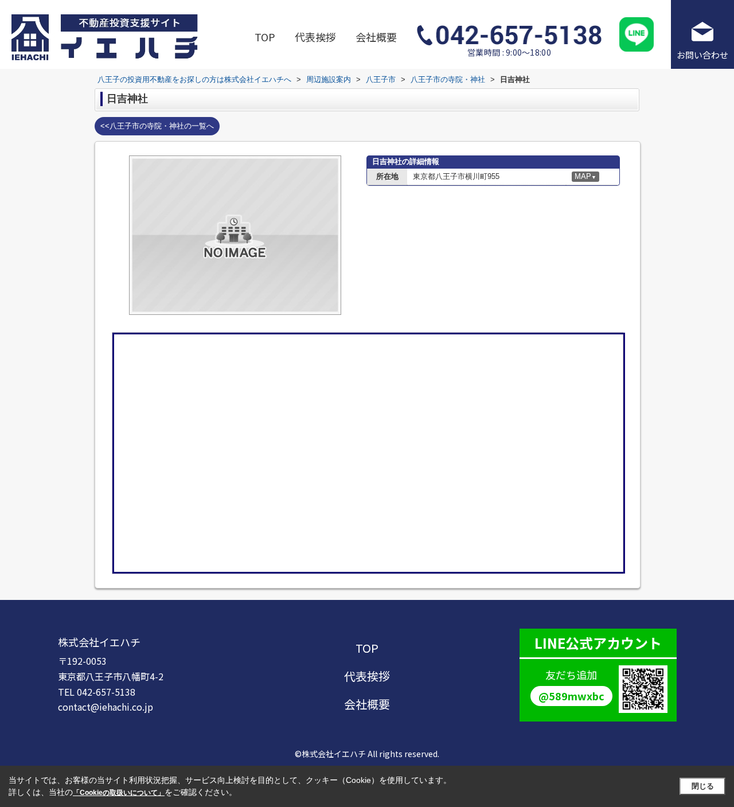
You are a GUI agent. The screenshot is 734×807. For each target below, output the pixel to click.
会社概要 (376, 36)
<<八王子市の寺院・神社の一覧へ (157, 126)
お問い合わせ (702, 55)
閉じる (703, 786)
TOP (265, 36)
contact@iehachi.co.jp (105, 707)
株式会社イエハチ (99, 641)
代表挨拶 (315, 36)
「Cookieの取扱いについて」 (119, 793)
